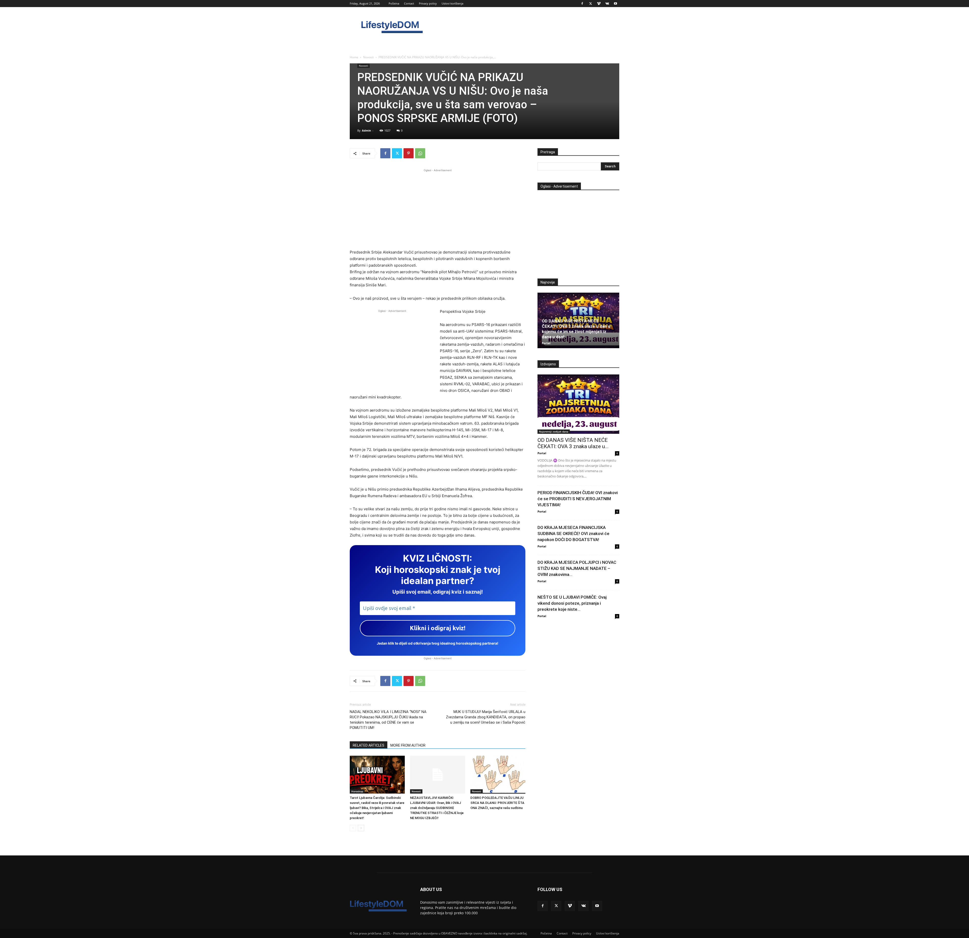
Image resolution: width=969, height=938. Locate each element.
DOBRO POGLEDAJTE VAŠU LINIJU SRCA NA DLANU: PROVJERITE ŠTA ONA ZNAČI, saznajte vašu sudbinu (497, 803)
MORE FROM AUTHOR (407, 745)
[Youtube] (615, 3)
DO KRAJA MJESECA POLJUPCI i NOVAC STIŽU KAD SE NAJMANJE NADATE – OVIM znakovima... (576, 568)
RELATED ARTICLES (368, 745)
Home (354, 57)
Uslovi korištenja (452, 3)
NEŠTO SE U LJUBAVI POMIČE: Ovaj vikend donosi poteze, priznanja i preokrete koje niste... (572, 603)
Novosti (368, 57)
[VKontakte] (607, 3)
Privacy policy (428, 3)
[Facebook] (582, 3)
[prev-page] (353, 828)
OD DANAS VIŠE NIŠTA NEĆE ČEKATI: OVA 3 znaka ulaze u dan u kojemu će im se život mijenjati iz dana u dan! (576, 328)
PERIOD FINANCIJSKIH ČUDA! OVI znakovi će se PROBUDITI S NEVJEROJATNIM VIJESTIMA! (577, 498)
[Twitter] (590, 3)
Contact (409, 3)
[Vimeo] (599, 3)
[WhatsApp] (420, 153)
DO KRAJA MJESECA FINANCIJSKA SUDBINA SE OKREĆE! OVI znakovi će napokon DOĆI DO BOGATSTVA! (573, 533)
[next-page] (361, 828)
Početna (394, 3)
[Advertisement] (437, 208)
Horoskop (357, 791)
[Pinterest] (408, 153)
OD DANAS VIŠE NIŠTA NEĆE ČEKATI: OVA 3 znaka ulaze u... (573, 443)
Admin (366, 130)
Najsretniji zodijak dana (553, 431)
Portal (546, 343)
